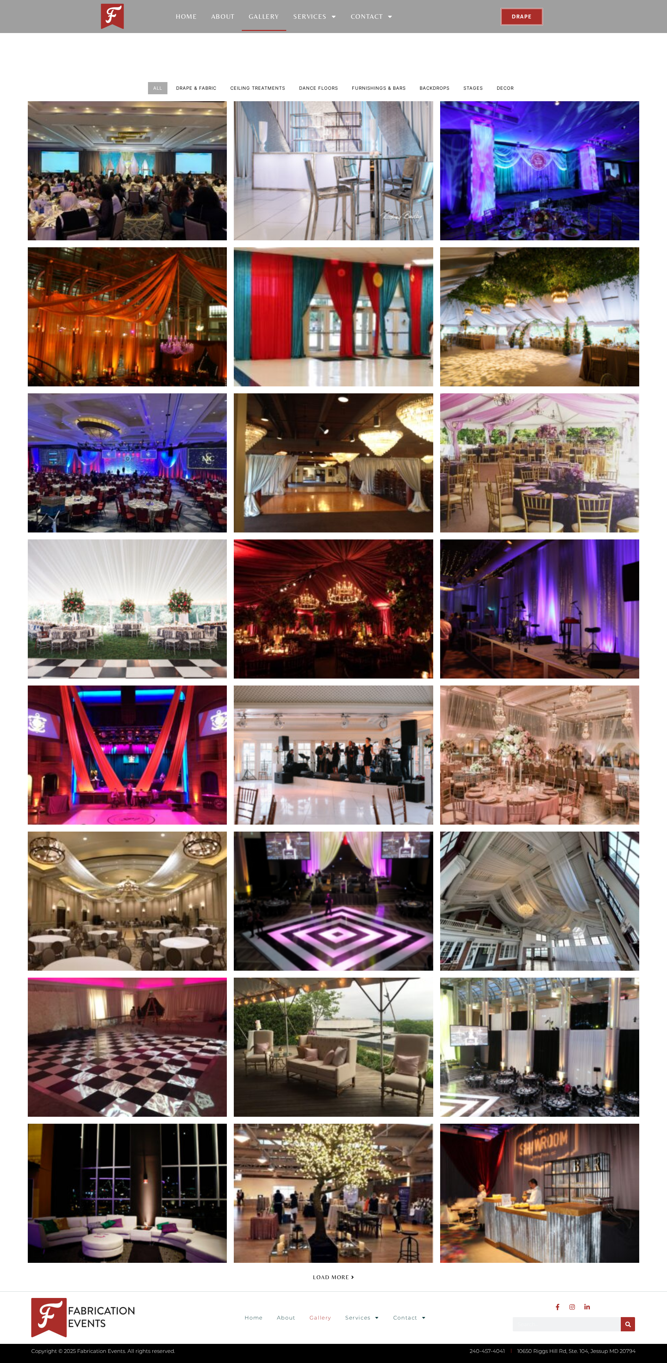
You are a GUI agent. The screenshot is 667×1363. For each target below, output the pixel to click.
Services (310, 16)
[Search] (628, 1324)
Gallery (264, 16)
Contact (367, 16)
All (157, 88)
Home (186, 16)
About (223, 16)
